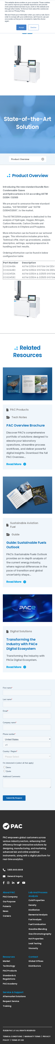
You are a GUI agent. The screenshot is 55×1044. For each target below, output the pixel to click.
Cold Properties (36, 900)
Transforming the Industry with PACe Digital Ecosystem (21, 644)
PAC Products (10, 970)
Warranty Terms (32, 1036)
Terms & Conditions (12, 1036)
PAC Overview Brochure (25, 425)
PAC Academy (10, 983)
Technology (9, 966)
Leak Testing (34, 943)
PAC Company (10, 896)
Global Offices (35, 961)
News (5, 911)
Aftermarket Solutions (14, 996)
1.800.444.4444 (15, 869)
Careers (7, 916)
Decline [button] (33, 27)
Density (32, 905)
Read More (13, 464)
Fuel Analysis (34, 919)
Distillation (34, 909)
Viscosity (33, 948)
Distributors (34, 966)
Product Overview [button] (20, 159)
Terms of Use (17, 1040)
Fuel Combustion (37, 924)
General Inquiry (15, 876)
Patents (7, 906)
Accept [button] (21, 27)
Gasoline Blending (37, 929)
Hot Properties (35, 938)
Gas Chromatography (39, 933)
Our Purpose (9, 901)
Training (7, 1006)
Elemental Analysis (37, 914)
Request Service (11, 1001)
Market (6, 961)
